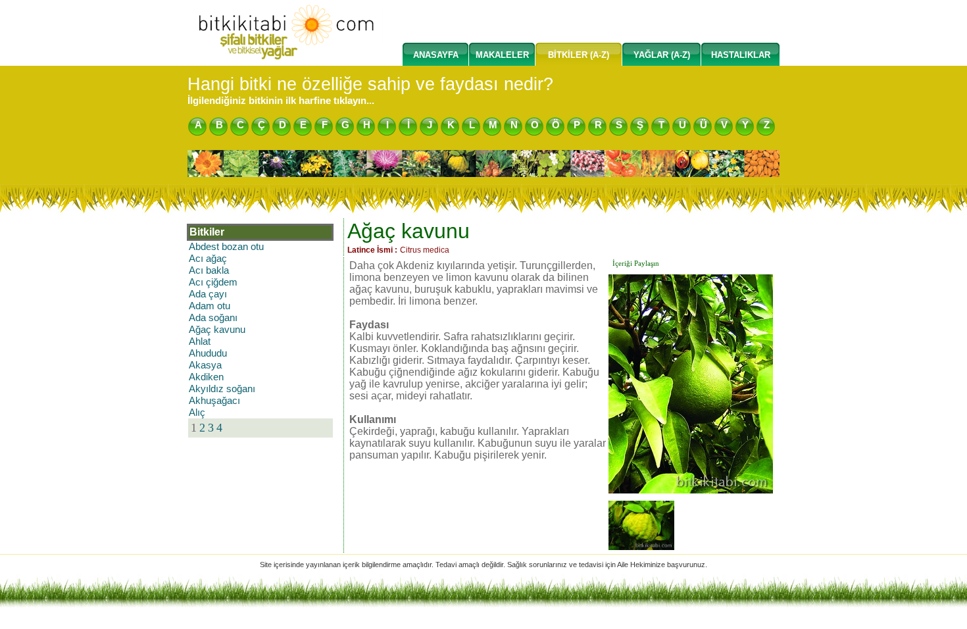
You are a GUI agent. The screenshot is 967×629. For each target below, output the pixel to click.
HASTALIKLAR (740, 55)
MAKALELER (502, 55)
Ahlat (200, 341)
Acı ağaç (208, 258)
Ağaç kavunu (217, 329)
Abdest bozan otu (226, 246)
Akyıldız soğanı (222, 389)
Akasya (205, 365)
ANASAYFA (436, 55)
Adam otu (209, 306)
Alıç (197, 412)
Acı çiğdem (213, 282)
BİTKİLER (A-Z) (578, 55)
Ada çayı (208, 294)
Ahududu (208, 353)
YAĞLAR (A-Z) (661, 55)
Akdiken (206, 377)
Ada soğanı (213, 318)
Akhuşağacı (214, 400)
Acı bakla (209, 270)
